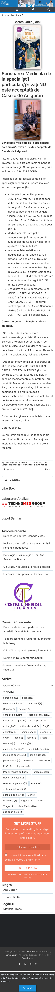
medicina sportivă (14, 754)
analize (27, 697)
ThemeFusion (10, 955)
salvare (37, 783)
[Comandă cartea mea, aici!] (27, 26)
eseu (19, 737)
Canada (9, 709)
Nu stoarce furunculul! (37, 650)
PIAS (7, 766)
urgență (27, 800)
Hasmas (9, 743)
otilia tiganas (38, 754)
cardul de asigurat (14, 720)
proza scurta (41, 772)
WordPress (27, 958)
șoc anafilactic (13, 811)
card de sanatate (39, 714)
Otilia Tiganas (11, 462)
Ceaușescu (38, 720)
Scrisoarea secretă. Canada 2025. (24, 535)
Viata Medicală (28, 806)
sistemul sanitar (13, 794)
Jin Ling (25, 743)
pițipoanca (23, 766)
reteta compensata (15, 783)
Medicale (16, 15)
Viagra (8, 806)
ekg (7, 737)
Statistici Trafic (12, 908)
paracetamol (11, 760)
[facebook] (33, 9)
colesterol (10, 732)
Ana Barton (10, 889)
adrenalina (10, 697)
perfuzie (44, 760)
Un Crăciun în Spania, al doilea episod (26, 574)
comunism (29, 732)
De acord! (27, 988)
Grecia (45, 737)
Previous (9, 469)
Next (48, 469)
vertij (41, 800)
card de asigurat (13, 714)
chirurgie (9, 726)
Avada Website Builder (37, 951)
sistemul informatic (15, 789)
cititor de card (29, 726)
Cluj (46, 726)
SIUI (31, 794)
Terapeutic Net (12, 897)
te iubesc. (10, 800)
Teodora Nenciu (13, 638)
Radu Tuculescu (13, 777)
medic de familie (13, 749)
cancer (24, 709)
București (35, 703)
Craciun (46, 732)
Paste (29, 760)
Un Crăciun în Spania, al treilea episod (26, 566)
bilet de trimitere (13, 703)
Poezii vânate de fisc (16, 772)
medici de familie (39, 749)
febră (31, 737)
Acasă (5, 15)
